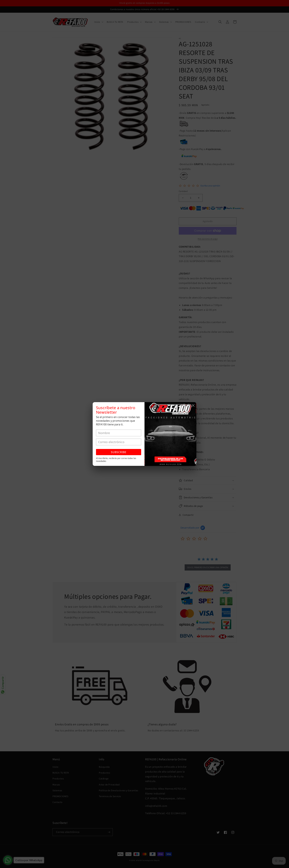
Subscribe (118, 452)
